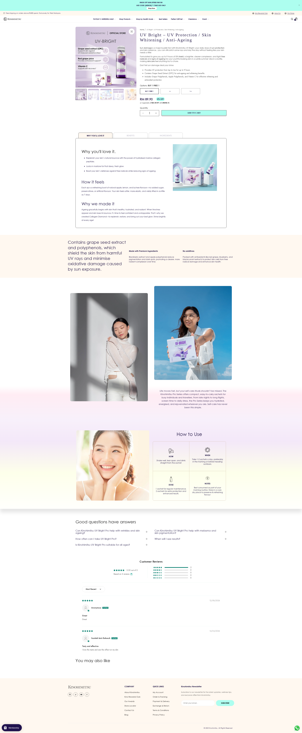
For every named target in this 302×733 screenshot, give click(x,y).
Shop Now (151, 8)
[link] (145, 19)
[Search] (292, 19)
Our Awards (129, 701)
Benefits (130, 135)
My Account (158, 692)
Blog (126, 715)
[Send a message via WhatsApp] (297, 728)
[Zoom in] (132, 31)
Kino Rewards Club (261, 13)
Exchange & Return (161, 706)
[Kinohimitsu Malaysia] (12, 19)
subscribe (225, 703)
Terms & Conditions (161, 710)
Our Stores (290, 13)
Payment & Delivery (161, 701)
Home (142, 30)
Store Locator (130, 706)
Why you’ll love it (95, 135)
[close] (299, 5)
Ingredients (166, 135)
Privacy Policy (159, 715)
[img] (87, 600)
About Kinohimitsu (132, 692)
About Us (277, 13)
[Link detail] (70, 694)
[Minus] (143, 113)
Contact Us (129, 710)
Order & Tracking (160, 697)
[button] (157, 567)
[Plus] (156, 113)
